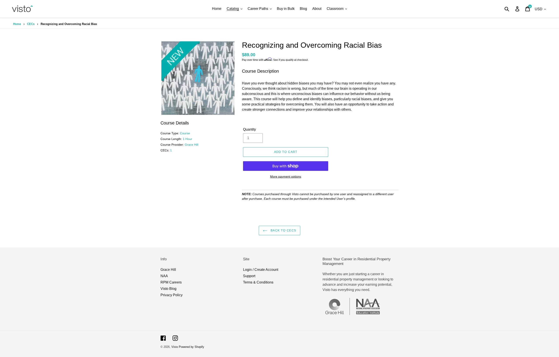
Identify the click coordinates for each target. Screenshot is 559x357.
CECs (31, 24)
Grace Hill (168, 269)
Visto (174, 346)
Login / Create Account (260, 269)
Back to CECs (282, 230)
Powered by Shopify (191, 346)
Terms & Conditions (258, 282)
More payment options (285, 176)
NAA (164, 276)
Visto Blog (168, 288)
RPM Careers (171, 282)
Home (17, 24)
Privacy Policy (171, 295)
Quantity (249, 129)
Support (249, 276)
